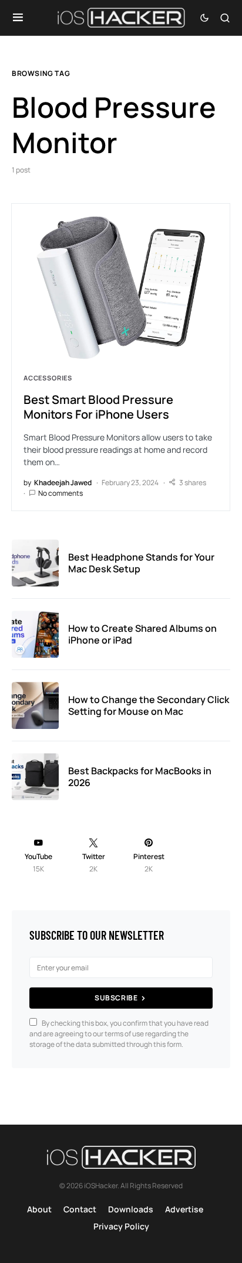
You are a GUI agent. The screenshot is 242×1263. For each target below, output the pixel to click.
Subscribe (116, 998)
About (39, 1209)
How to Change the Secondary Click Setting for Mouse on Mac (148, 705)
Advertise (184, 1209)
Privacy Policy (121, 1226)
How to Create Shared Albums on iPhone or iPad (142, 634)
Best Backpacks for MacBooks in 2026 (139, 776)
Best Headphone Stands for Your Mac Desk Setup (141, 563)
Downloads (130, 1209)
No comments (60, 493)
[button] (18, 18)
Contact (79, 1209)
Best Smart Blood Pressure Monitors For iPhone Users (98, 407)
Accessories (47, 377)
